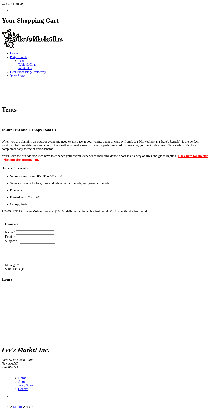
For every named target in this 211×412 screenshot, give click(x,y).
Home (14, 53)
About (22, 381)
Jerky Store (17, 75)
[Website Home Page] (32, 47)
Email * (10, 236)
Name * (10, 232)
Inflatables (25, 68)
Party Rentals (18, 57)
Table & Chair (27, 64)
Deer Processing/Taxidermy (28, 72)
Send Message (14, 269)
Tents (21, 60)
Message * (12, 265)
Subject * (11, 241)
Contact (23, 389)
